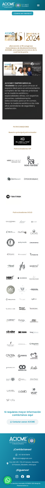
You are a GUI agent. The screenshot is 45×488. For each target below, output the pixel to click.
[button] (38, 5)
